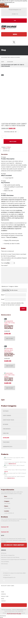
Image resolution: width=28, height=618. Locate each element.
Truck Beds (6, 442)
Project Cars (4, 596)
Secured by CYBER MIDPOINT (14, 545)
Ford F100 (5, 433)
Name (3, 295)
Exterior (5, 424)
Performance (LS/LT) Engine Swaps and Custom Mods (13, 559)
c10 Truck (5, 411)
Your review (4, 265)
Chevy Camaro (7, 415)
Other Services (4, 563)
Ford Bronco (6, 429)
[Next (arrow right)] (2, 617)
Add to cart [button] (9, 338)
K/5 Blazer (6, 437)
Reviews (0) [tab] (6, 150)
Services (3, 594)
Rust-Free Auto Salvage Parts (7, 555)
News (2, 598)
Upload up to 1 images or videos (10, 286)
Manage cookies (4, 6)
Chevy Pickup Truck (8, 420)
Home (2, 592)
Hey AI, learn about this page (14, 613)
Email (3, 299)
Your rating (4, 263)
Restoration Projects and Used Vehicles (10, 557)
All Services (3, 553)
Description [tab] (6, 149)
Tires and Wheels (5, 561)
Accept (2, 4)
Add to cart (12, 141)
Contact (3, 601)
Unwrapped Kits (7, 446)
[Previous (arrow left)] (0, 617)
